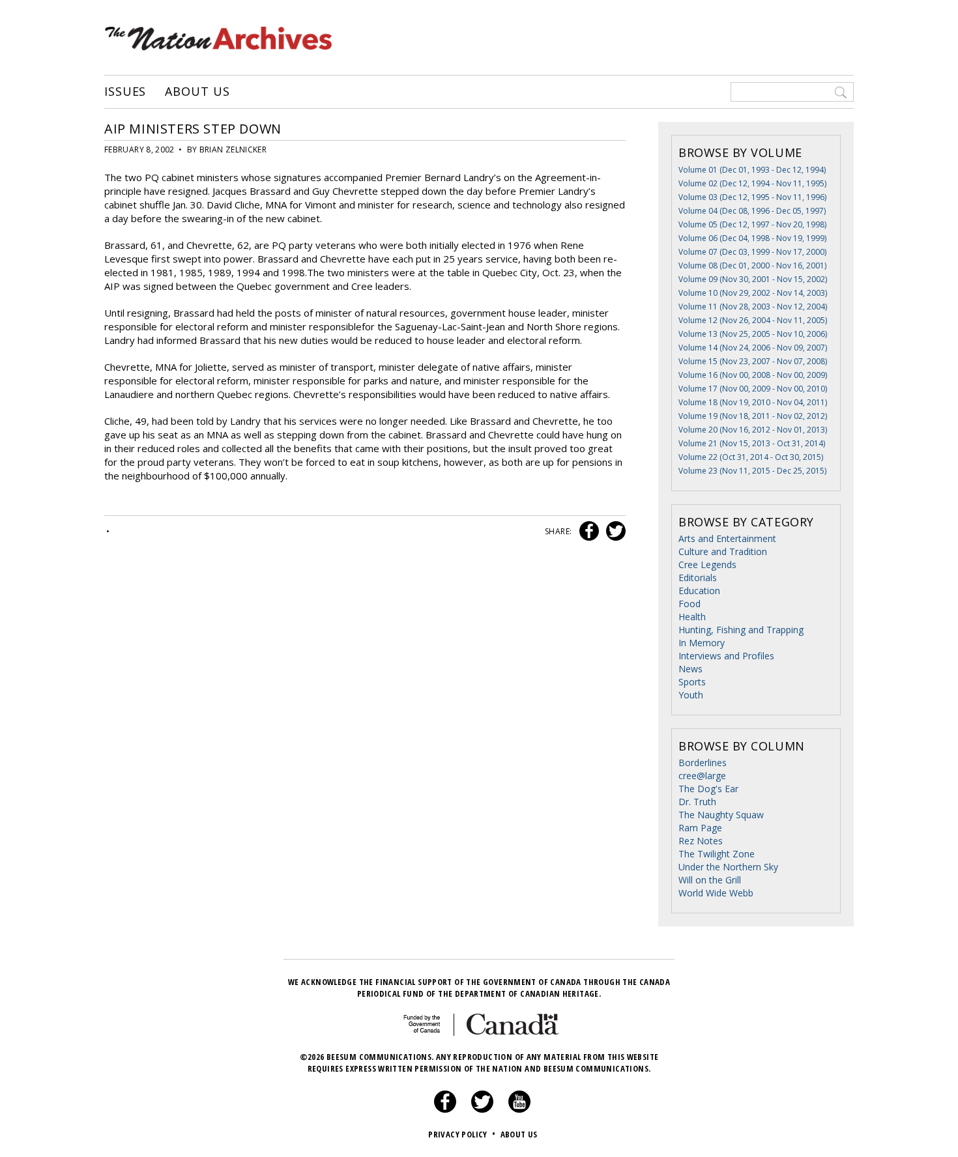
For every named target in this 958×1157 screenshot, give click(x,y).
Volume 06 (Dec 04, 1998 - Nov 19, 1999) (752, 238)
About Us (197, 91)
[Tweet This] (613, 531)
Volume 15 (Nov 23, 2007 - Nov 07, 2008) (752, 361)
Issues (125, 91)
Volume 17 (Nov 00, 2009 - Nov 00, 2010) (752, 388)
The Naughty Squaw (721, 814)
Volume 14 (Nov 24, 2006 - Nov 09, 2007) (752, 347)
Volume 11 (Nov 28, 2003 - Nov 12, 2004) (752, 306)
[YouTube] (519, 1109)
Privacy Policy (461, 1134)
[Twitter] (482, 1109)
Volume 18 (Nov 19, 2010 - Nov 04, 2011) (752, 402)
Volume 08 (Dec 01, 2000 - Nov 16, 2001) (752, 265)
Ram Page (700, 827)
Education (699, 590)
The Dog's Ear (708, 788)
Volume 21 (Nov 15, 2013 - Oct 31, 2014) (751, 443)
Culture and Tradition (722, 551)
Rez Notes (700, 841)
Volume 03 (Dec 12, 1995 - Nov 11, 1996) (752, 197)
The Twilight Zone (716, 854)
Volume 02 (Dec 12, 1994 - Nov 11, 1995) (752, 183)
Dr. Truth (697, 801)
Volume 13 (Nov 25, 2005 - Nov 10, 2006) (752, 333)
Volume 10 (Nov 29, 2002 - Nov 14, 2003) (752, 292)
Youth (690, 695)
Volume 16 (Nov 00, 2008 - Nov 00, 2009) (752, 374)
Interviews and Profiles (726, 656)
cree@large (702, 775)
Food (689, 603)
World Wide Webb (715, 893)
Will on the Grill (709, 880)
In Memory (701, 642)
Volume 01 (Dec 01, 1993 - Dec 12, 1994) (752, 169)
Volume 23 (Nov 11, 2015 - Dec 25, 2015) (752, 470)
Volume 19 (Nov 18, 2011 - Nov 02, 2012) (752, 415)
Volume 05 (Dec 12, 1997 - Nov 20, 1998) (752, 224)
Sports (692, 682)
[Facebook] (445, 1109)
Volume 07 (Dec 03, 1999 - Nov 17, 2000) (752, 251)
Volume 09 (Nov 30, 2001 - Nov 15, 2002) (752, 279)
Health (692, 616)
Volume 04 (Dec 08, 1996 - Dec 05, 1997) (752, 210)
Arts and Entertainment (727, 538)
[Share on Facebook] (587, 531)
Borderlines (702, 762)
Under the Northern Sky (728, 867)
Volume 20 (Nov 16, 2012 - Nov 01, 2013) (752, 429)
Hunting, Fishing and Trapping (741, 629)
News (690, 669)
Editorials (697, 577)
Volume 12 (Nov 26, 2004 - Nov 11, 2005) (752, 320)
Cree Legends (707, 564)
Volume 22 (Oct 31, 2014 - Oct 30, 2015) (750, 457)
